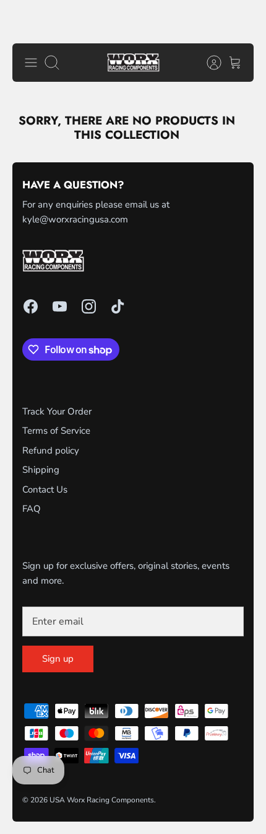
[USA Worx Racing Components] (133, 63)
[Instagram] (88, 306)
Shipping (40, 469)
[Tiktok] (117, 306)
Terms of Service (56, 430)
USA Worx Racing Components (101, 800)
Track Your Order (57, 411)
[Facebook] (30, 306)
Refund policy (50, 450)
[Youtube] (59, 306)
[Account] (207, 62)
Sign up (58, 658)
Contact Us (44, 489)
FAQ (31, 509)
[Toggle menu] (31, 62)
